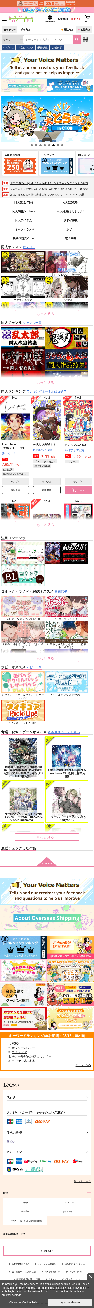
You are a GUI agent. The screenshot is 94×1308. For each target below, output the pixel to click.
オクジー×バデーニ (25, 1048)
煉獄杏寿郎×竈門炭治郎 (15, 473)
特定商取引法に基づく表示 (28, 1279)
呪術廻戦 (42, 47)
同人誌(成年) (70, 202)
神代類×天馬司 (42, 465)
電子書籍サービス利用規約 (24, 1271)
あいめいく (9, 453)
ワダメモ (8, 47)
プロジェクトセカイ (45, 461)
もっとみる (83, 1065)
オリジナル (72, 461)
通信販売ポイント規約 (75, 1264)
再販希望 (15, 490)
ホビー (70, 229)
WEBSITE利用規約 (20, 1264)
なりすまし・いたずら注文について (64, 1279)
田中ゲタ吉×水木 (23, 1060)
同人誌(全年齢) (23, 202)
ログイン (76, 19)
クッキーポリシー (77, 1271)
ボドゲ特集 (70, 220)
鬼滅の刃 (57, 47)
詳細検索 (85, 39)
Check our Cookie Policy (24, 1302)
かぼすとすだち (75, 450)
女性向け (85, 29)
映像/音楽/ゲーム (23, 238)
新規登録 (62, 19)
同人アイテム (23, 220)
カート (80, 490)
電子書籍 (70, 238)
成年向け (25, 29)
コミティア (19, 1052)
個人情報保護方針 (52, 1271)
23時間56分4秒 (42, 450)
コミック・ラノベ (23, 229)
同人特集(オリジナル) (70, 211)
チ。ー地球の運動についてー (32, 1056)
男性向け (68, 29)
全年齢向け (10, 29)
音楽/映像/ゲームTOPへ (64, 732)
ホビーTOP (34, 667)
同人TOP (29, 247)
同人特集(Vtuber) (23, 211)
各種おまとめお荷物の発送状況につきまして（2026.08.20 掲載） (48, 194)
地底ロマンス (25, 47)
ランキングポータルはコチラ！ (48, 391)
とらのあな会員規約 (47, 1264)
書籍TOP (61, 591)
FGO (15, 1043)
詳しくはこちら (82, 1181)
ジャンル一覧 (32, 322)
